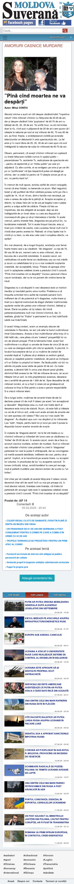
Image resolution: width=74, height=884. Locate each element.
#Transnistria (50, 864)
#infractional (30, 855)
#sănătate (48, 872)
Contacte (37, 881)
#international (11, 872)
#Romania (29, 868)
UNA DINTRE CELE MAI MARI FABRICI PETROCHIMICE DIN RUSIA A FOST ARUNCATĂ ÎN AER (44, 786)
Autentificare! (57, 37)
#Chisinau (9, 864)
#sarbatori (9, 855)
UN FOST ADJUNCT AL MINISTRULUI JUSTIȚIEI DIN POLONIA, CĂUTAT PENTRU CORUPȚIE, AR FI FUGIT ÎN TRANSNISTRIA (47, 819)
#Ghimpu (29, 872)
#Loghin (47, 859)
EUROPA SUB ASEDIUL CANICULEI (43, 634)
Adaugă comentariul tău (37, 578)
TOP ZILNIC (14, 595)
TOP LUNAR (37, 595)
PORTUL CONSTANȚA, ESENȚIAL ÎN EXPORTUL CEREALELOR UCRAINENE (45, 801)
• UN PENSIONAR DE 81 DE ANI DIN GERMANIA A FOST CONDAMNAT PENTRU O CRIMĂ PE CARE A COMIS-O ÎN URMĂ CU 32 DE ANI (34, 532)
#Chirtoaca (29, 864)
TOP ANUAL (60, 595)
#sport (7, 859)
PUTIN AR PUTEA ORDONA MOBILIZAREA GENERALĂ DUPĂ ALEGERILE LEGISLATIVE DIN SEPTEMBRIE (47, 605)
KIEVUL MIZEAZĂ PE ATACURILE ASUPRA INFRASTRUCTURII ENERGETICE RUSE (47, 620)
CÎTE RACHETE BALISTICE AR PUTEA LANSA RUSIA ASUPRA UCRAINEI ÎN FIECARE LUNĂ (44, 720)
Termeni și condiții (56, 881)
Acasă (11, 881)
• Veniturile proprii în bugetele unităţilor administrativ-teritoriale (37, 562)
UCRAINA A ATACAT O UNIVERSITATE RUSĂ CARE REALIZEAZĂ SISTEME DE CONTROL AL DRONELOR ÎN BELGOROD (46, 654)
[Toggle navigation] (5, 37)
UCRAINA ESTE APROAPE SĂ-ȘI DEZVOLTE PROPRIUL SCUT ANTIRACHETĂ (42, 671)
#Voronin (48, 855)
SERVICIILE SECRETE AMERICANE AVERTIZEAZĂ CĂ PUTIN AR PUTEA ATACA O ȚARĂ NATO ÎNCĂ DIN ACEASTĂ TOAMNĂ (47, 689)
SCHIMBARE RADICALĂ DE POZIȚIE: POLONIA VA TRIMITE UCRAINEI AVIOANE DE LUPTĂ (46, 769)
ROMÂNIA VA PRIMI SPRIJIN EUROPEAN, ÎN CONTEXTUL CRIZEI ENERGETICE (46, 834)
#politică (48, 868)
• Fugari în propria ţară (16, 567)
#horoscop (9, 868)
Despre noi (23, 881)
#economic (30, 859)
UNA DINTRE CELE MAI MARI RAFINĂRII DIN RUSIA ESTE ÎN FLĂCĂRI (46, 702)
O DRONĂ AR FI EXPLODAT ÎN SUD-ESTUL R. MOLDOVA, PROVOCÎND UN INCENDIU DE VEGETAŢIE (47, 753)
